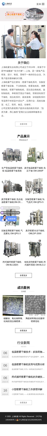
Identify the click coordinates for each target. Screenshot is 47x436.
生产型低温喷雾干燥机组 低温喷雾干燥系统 (12, 169)
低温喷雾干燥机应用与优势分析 (28, 364)
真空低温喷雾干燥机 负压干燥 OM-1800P (35, 169)
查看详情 (23, 124)
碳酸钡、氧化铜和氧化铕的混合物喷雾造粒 (13, 320)
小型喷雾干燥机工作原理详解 (27, 389)
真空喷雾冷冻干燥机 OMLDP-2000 (35, 232)
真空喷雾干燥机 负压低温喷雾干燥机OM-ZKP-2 (12, 201)
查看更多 (23, 275)
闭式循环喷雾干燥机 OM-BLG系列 (12, 263)
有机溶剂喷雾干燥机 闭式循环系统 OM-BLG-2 (35, 263)
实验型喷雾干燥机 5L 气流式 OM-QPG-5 (35, 200)
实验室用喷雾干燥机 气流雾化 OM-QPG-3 (12, 232)
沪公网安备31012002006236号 (30, 420)
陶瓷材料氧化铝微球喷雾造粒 (35, 319)
